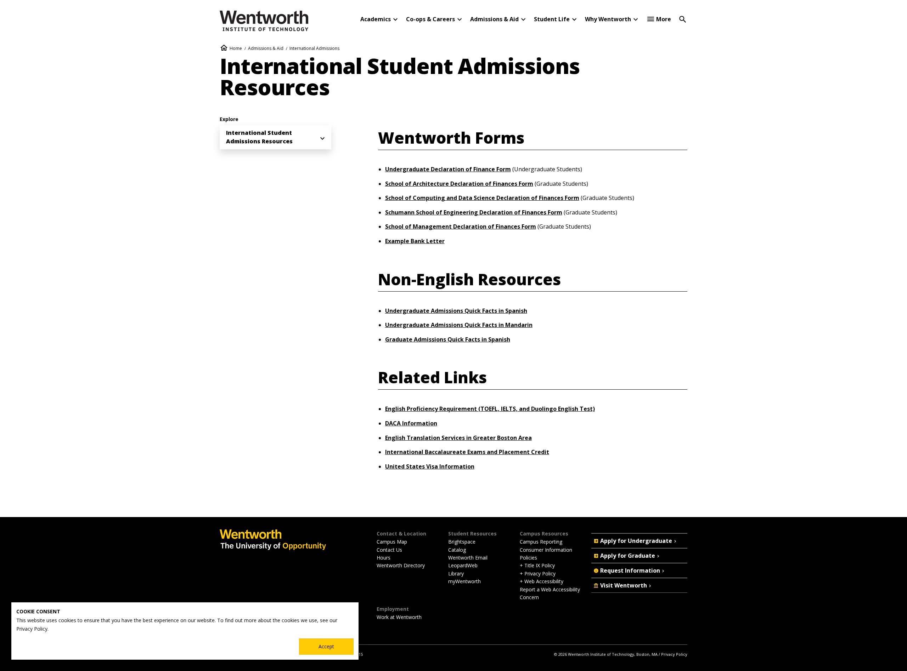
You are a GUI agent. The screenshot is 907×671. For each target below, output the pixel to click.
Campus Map (392, 541)
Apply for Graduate (628, 556)
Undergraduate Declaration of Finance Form (448, 169)
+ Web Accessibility (541, 581)
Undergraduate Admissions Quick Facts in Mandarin (459, 325)
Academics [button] (375, 19)
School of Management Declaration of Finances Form (460, 226)
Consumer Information (546, 549)
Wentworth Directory (401, 565)
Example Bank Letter (415, 241)
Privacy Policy (674, 654)
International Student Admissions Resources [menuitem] (259, 137)
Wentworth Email (468, 557)
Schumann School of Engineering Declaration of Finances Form (473, 212)
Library (456, 573)
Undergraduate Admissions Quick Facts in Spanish (456, 311)
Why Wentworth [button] (608, 19)
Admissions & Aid (265, 48)
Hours (383, 557)
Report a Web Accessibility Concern (550, 593)
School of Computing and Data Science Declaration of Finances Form (482, 198)
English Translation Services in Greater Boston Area (458, 438)
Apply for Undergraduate (636, 541)
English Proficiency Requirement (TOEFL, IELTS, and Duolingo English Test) (490, 409)
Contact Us (389, 549)
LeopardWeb (463, 565)
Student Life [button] (552, 19)
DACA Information (411, 423)
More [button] (663, 19)
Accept (326, 646)
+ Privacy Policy (538, 573)
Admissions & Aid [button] (494, 19)
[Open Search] (682, 19)
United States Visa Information (429, 466)
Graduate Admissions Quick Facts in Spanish (447, 339)
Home (236, 48)
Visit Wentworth (623, 585)
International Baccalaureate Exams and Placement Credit (467, 452)
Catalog (457, 549)
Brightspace (461, 541)
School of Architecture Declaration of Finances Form (459, 184)
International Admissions (314, 48)
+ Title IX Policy (537, 565)
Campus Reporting (541, 541)
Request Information (630, 570)
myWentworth (464, 581)
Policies (528, 557)
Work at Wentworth (399, 617)
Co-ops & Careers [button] (430, 19)
